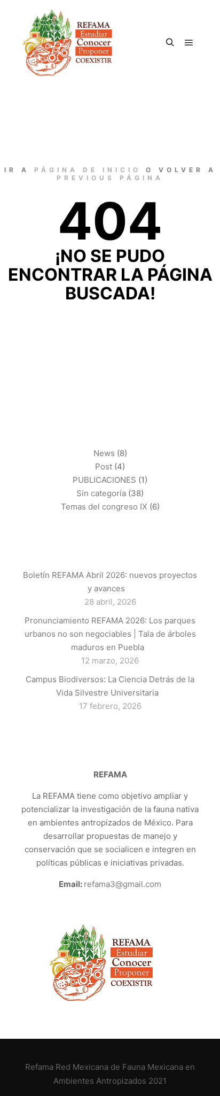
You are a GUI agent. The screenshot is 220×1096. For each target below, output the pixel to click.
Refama (39, 1067)
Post (103, 466)
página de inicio (87, 170)
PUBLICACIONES (104, 480)
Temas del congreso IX (104, 506)
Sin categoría (101, 493)
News (104, 453)
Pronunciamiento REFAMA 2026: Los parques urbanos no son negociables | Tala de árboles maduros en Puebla (110, 633)
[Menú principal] (189, 43)
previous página (110, 178)
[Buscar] (169, 43)
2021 (157, 1081)
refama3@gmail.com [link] (122, 884)
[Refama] (74, 43)
